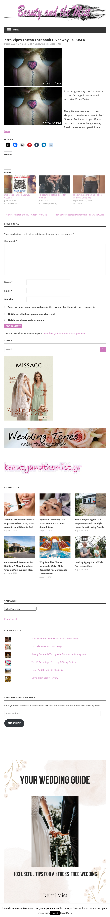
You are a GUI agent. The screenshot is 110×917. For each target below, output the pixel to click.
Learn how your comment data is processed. (65, 333)
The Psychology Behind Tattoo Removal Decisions (87, 196)
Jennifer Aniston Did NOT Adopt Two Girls (26, 214)
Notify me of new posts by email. (26, 319)
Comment (10, 241)
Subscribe (14, 723)
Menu (16, 29)
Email (8, 290)
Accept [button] (55, 913)
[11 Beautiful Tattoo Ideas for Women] (54, 184)
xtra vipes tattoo (53, 43)
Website (8, 299)
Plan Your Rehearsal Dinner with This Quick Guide (79, 214)
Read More (66, 912)
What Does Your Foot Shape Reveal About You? (55, 638)
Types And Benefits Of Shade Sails (48, 669)
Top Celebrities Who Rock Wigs (47, 646)
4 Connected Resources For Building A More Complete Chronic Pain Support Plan (18, 566)
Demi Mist (27, 43)
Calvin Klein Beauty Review (45, 677)
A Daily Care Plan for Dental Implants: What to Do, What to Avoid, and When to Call (19, 523)
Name (8, 282)
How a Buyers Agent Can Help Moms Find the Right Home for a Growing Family (89, 523)
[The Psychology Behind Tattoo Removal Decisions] (89, 184)
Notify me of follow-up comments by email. (31, 314)
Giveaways (40, 43)
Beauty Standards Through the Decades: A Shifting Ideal (59, 654)
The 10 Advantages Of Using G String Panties (54, 662)
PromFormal (10, 619)
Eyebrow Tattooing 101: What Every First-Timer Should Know (52, 523)
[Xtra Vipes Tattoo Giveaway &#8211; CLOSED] (20, 184)
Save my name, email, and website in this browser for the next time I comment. (51, 307)
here (7, 131)
